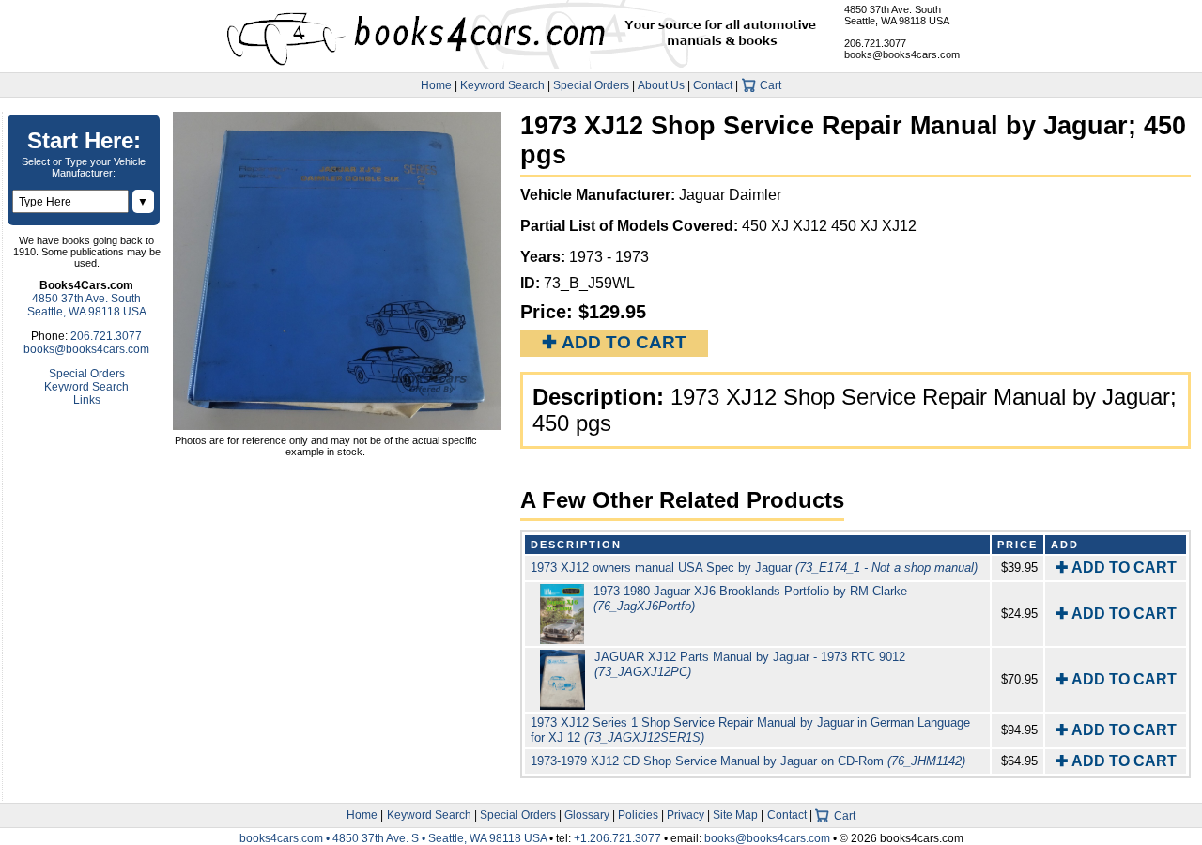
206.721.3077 (875, 43)
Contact (712, 85)
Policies (638, 815)
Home (436, 85)
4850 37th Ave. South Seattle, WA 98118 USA (896, 15)
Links (86, 400)
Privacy (685, 815)
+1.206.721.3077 (617, 838)
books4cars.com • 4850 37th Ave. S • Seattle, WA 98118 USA (394, 838)
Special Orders (591, 85)
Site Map (735, 815)
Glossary (586, 815)
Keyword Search (502, 85)
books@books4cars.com (902, 54)
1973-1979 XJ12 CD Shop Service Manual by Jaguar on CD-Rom (748, 761)
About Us (661, 85)
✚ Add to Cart (614, 342)
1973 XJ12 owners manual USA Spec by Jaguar (754, 568)
